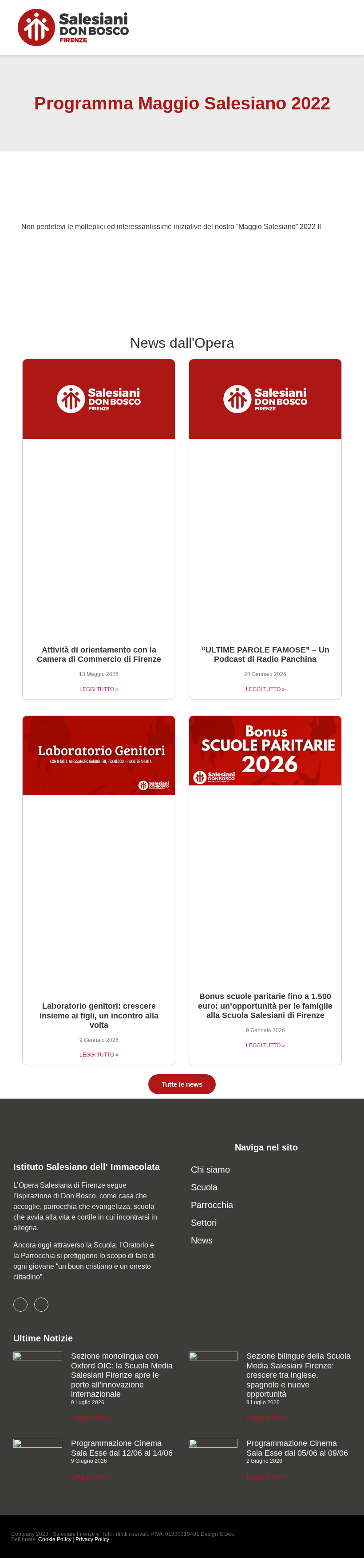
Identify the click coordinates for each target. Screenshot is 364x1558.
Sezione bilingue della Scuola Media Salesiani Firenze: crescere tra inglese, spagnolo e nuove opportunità (298, 1375)
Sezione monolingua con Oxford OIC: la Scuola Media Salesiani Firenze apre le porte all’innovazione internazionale (122, 1375)
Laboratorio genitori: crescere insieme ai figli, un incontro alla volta (99, 1016)
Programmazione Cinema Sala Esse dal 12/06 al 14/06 (122, 1448)
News (202, 1240)
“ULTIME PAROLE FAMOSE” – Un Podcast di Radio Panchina (265, 654)
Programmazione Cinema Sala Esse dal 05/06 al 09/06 (297, 1448)
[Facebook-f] (20, 1305)
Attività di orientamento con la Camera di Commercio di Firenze (99, 654)
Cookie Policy (54, 1539)
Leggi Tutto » (99, 689)
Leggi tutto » (91, 1418)
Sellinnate (23, 1539)
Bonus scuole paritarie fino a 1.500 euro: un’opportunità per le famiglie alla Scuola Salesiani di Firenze (265, 1006)
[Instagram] (41, 1305)
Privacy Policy (92, 1539)
